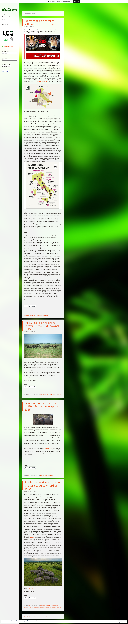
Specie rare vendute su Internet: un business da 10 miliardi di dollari (42, 486)
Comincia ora (76, 1)
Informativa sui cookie (27, 621)
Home (3, 14)
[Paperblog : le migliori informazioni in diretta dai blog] (5, 72)
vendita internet (53, 607)
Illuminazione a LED (6, 16)
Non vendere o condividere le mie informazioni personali (45, 616)
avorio (41, 313)
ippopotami (58, 313)
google (30, 607)
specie (35, 315)
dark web (32, 537)
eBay (57, 605)
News (29, 313)
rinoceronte (38, 607)
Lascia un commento (44, 315)
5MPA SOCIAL (5, 24)
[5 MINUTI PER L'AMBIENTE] (9, 9)
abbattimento (42, 394)
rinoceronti (31, 315)
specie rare (48, 607)
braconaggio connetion (47, 313)
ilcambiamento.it (32, 299)
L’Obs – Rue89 (31, 588)
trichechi (38, 315)
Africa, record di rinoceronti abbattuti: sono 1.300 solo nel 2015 (41, 326)
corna (54, 605)
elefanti (53, 313)
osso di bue (34, 607)
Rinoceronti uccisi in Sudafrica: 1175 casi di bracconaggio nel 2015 (41, 406)
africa (46, 394)
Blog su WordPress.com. (29, 616)
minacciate (26, 315)
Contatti (3, 19)
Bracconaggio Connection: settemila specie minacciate (40, 22)
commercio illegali (49, 605)
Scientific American (47, 448)
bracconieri (50, 394)
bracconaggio (29, 516)
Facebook (26, 607)
